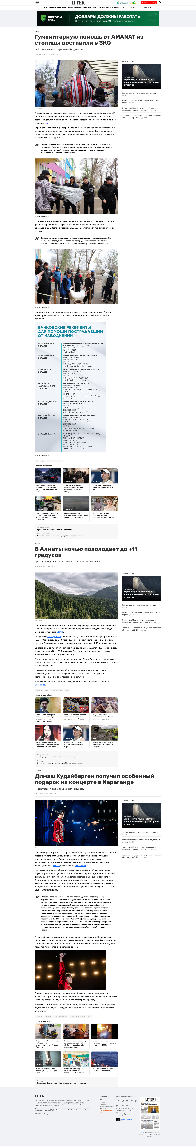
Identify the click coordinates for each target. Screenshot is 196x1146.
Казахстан (39, 690)
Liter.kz (48, 123)
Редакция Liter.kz (41, 54)
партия (43, 461)
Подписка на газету (149, 3)
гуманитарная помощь (55, 461)
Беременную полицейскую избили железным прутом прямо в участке (141, 82)
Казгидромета (54, 636)
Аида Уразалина (40, 566)
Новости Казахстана (52, 7)
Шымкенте (40, 685)
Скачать (142, 1133)
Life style (87, 7)
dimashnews (80, 865)
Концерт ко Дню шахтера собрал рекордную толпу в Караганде (62, 1083)
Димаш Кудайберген (60, 1016)
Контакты (103, 1108)
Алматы (47, 690)
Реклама (102, 1102)
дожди (67, 690)
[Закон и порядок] (123, 2)
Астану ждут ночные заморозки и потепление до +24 (58, 757)
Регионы (109, 7)
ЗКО (37, 461)
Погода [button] (147, 7)
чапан (89, 1016)
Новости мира (67, 7)
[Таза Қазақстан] (135, 2)
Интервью (78, 7)
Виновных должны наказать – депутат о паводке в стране (60, 536)
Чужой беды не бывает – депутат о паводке (54, 530)
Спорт (94, 7)
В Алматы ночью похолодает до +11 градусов (140, 93)
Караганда (48, 1016)
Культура (101, 7)
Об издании (104, 1100)
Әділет (116, 7)
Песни (72, 1016)
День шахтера (80, 1016)
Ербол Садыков (40, 793)
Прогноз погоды (57, 690)
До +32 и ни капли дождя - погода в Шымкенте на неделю (60, 763)
